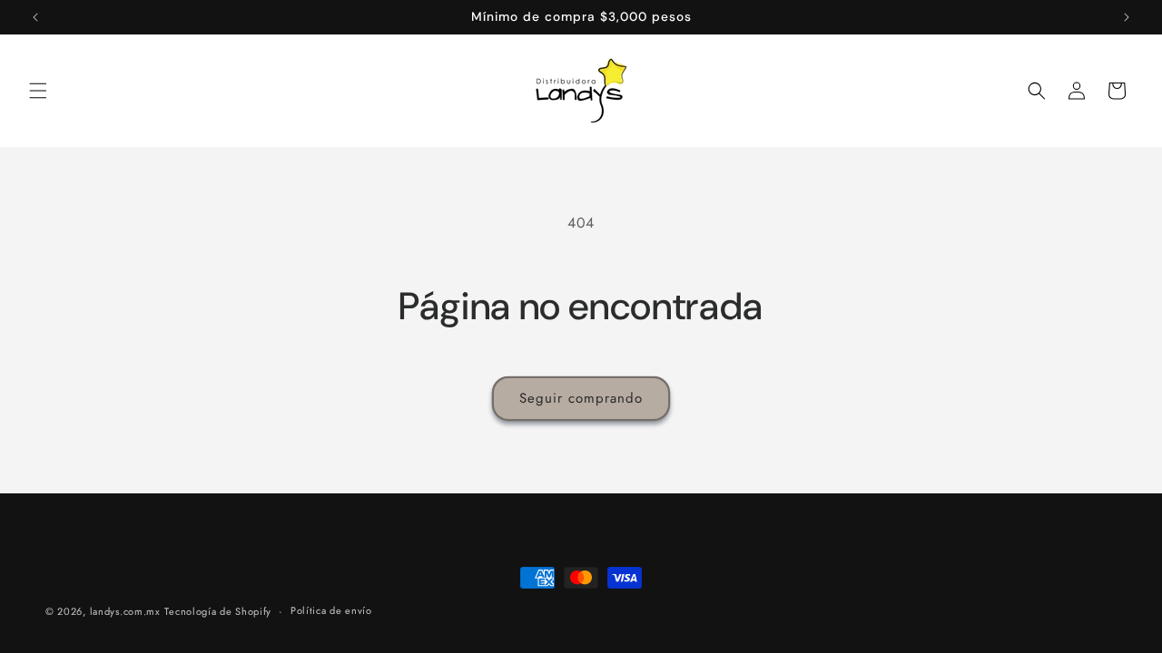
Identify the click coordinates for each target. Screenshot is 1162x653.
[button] (38, 91)
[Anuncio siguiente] (1127, 17)
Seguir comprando (581, 398)
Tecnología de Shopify (217, 611)
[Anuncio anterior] (35, 17)
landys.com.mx (125, 611)
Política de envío (331, 610)
